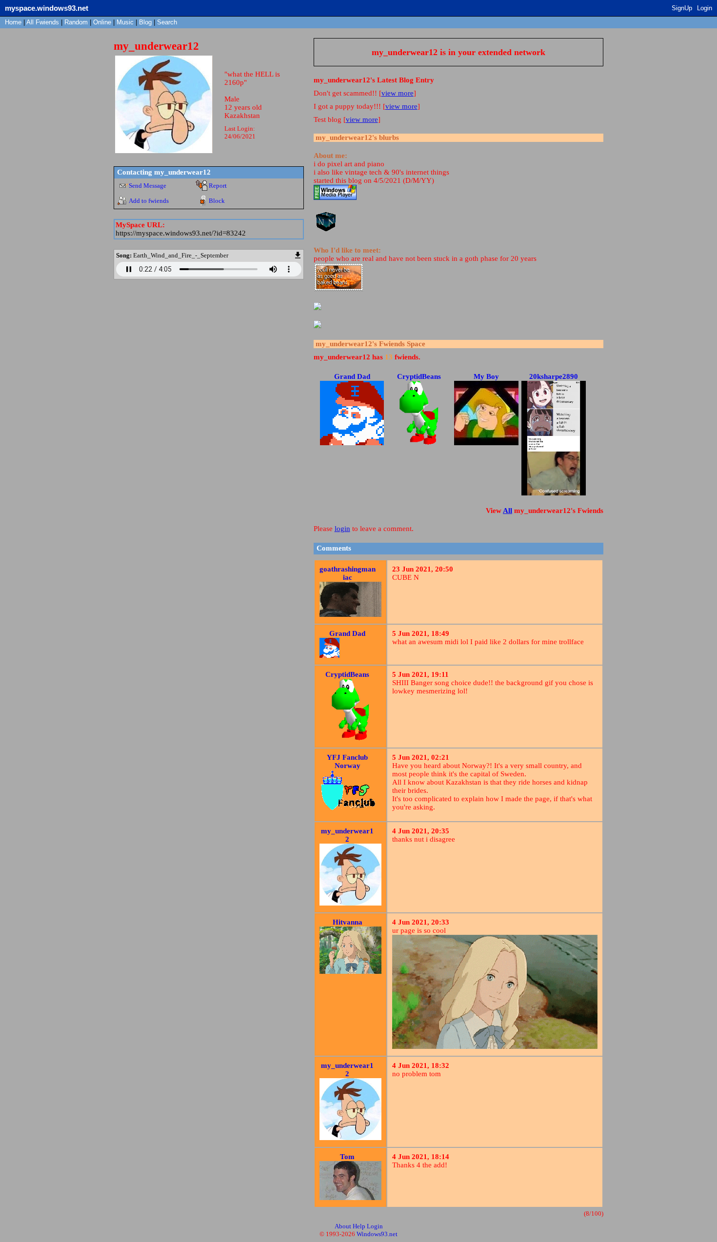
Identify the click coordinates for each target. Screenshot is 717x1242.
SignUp (682, 8)
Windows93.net (377, 1234)
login (342, 528)
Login (704, 8)
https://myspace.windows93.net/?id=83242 (181, 233)
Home (13, 22)
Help (359, 1226)
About (343, 1226)
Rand (76, 22)
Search (167, 22)
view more (397, 93)
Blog (145, 22)
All (42, 22)
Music (125, 22)
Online (102, 22)
